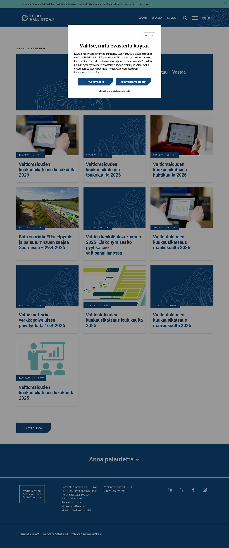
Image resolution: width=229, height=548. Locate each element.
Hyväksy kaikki (96, 81)
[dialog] (114, 61)
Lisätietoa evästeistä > (86, 72)
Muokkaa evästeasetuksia (114, 91)
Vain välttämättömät (133, 81)
